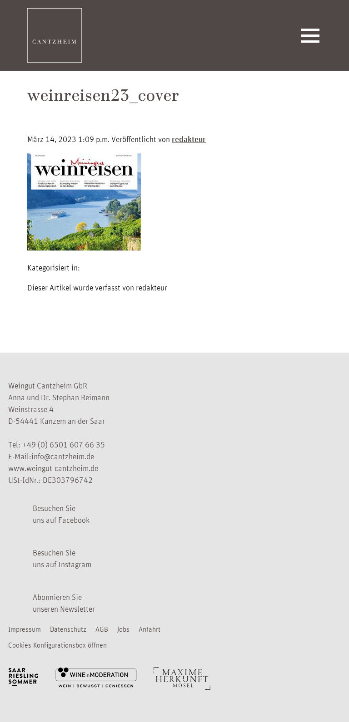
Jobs (123, 629)
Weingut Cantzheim (54, 35)
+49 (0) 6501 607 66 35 (63, 444)
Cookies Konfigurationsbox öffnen (57, 644)
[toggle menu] (310, 35)
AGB (101, 629)
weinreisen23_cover (103, 97)
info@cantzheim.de (62, 456)
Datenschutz (68, 629)
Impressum (24, 629)
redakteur (189, 139)
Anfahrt (149, 629)
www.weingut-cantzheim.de (53, 468)
